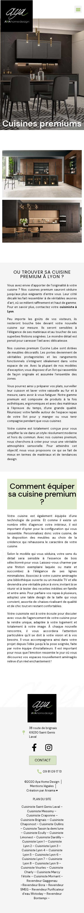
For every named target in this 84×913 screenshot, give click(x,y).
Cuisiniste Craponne (40, 815)
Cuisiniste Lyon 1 (33, 841)
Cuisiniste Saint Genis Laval (41, 807)
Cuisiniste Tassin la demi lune (43, 828)
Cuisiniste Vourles (33, 868)
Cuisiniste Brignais (33, 820)
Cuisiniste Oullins (51, 824)
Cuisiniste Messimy (40, 811)
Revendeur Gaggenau (42, 881)
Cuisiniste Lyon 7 (33, 859)
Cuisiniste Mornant (47, 876)
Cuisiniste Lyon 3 (46, 846)
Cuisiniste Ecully (35, 833)
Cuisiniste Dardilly (48, 837)
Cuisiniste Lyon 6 (46, 855)
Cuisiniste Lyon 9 (47, 863)
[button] (78, 9)
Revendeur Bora (34, 885)
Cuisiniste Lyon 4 (33, 850)
